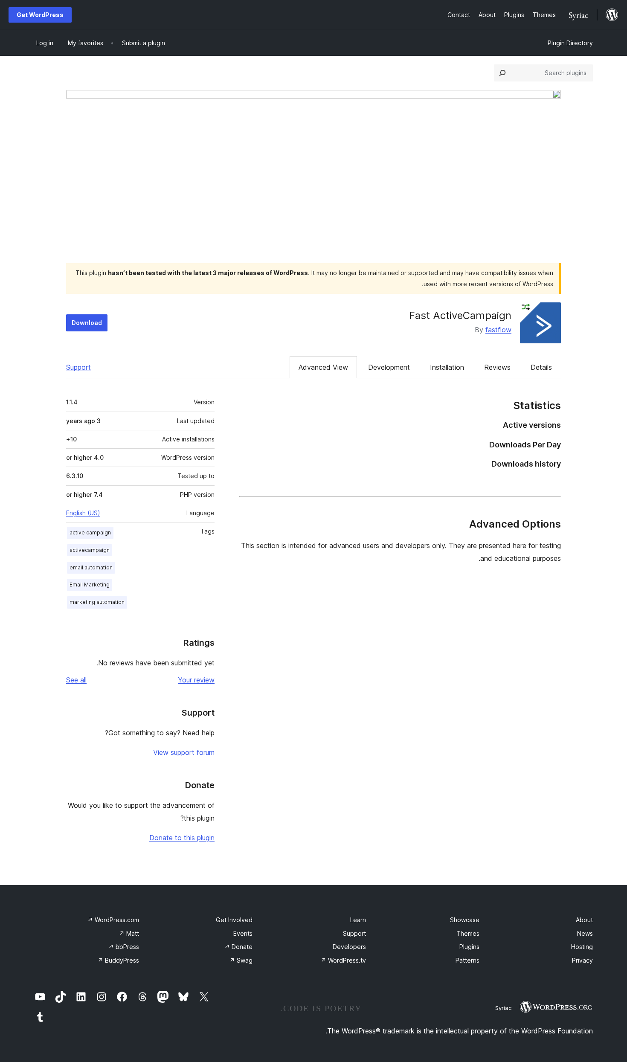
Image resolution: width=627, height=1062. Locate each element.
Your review (196, 680)
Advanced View (323, 367)
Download (87, 322)
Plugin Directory (570, 42)
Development (389, 367)
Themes (467, 933)
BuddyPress (118, 960)
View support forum (184, 752)
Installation (447, 367)
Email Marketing (90, 584)
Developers (349, 946)
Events (243, 933)
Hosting (582, 946)
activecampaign (90, 550)
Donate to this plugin (182, 837)
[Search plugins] (502, 72)
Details (541, 367)
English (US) (83, 512)
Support (78, 367)
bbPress (123, 946)
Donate (238, 946)
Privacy (582, 960)
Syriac (503, 1007)
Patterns (467, 960)
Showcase (464, 919)
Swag (241, 960)
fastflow (498, 329)
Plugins (469, 946)
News (585, 933)
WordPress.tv (343, 960)
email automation (91, 567)
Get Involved (234, 919)
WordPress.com (113, 919)
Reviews (497, 367)
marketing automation (97, 602)
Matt (129, 933)
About (584, 919)
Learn (358, 919)
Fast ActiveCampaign (460, 315)
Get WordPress (40, 14)
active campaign (90, 532)
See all (76, 680)
